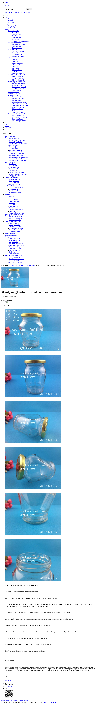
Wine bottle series (13, 31)
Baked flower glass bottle (19, 117)
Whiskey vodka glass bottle (20, 41)
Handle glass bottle (17, 63)
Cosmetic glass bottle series (16, 82)
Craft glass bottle (17, 37)
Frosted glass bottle (18, 115)
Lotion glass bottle (14, 231)
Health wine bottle (17, 36)
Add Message (9, 686)
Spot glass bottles (10, 137)
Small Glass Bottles (18, 90)
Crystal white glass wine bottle (18, 174)
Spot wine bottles (14, 138)
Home (6, 15)
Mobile (7, 2)
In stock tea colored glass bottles (18, 157)
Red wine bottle (17, 39)
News (6, 24)
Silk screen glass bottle (19, 121)
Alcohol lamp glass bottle (19, 104)
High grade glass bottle (19, 73)
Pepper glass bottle (17, 76)
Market (7, 700)
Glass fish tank (16, 68)
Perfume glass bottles (18, 83)
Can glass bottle (17, 54)
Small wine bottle (17, 34)
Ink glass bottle (16, 100)
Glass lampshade (17, 65)
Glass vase (15, 66)
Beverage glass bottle (18, 44)
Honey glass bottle (17, 53)
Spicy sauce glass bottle (19, 51)
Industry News (12, 27)
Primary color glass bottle (16, 213)
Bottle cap (15, 110)
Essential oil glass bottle (19, 87)
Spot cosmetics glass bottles (17, 152)
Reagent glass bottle (18, 98)
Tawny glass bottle (14, 176)
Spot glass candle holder (16, 155)
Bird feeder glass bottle (19, 102)
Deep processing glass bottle (16, 114)
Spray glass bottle (17, 119)
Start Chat (8, 680)
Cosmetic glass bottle (18, 88)
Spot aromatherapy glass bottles (18, 143)
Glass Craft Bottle (14, 211)
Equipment (11, 22)
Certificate (13, 700)
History (10, 19)
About (6, 17)
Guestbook (8, 127)
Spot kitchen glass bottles (16, 153)
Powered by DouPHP (49, 702)
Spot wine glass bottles (16, 159)
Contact (10, 20)
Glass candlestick (13, 92)
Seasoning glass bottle (15, 216)
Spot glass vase (13, 148)
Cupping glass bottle (18, 107)
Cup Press (15, 71)
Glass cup (15, 61)
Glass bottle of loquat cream (20, 105)
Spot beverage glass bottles (17, 140)
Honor (6, 122)
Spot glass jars (13, 147)
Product (7, 29)
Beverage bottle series (14, 43)
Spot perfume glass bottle (16, 150)
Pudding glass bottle (18, 56)
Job (17, 700)
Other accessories (17, 112)
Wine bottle (15, 32)
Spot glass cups (13, 145)
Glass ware (11, 58)
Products (17, 265)
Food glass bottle (13, 49)
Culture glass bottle (18, 97)
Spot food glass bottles (15, 142)
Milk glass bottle (17, 48)
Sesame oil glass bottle (19, 78)
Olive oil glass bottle (18, 80)
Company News (13, 26)
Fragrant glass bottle (14, 93)
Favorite (7, 5)
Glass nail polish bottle (15, 230)
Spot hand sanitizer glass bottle (18, 160)
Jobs (6, 124)
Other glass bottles (13, 95)
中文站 (7, 129)
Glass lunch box (17, 70)
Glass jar (14, 59)
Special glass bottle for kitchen (17, 75)
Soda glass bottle (17, 46)
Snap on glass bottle (15, 184)
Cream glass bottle (17, 85)
